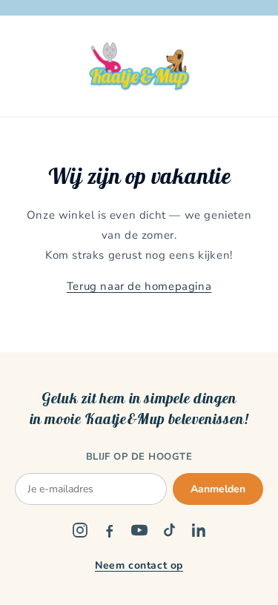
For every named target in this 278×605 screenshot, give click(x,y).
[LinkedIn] (199, 530)
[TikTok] (169, 530)
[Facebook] (110, 530)
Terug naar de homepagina (139, 286)
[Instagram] (80, 530)
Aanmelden (218, 489)
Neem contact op (139, 565)
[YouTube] (139, 530)
